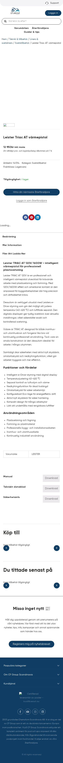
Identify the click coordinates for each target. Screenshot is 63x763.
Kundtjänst (9, 684)
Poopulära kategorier (15, 666)
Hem (4, 39)
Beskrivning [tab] (9, 237)
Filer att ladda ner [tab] (14, 254)
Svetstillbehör (22, 43)
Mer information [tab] (12, 245)
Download (51, 478)
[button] (26, 217)
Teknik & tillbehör (18, 39)
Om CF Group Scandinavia (18, 675)
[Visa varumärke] (9, 125)
